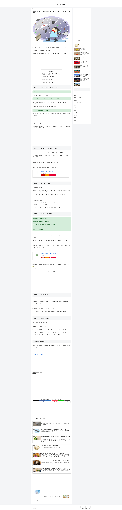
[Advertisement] (52, 62)
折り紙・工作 (76, 112)
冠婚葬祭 (76, 100)
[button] (67, 401)
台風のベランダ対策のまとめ (48, 82)
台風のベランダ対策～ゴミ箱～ (48, 76)
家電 (75, 110)
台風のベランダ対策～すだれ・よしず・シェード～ (52, 74)
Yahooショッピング (52, 257)
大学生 (75, 105)
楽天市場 (43, 257)
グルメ (75, 95)
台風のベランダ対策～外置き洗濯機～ (49, 77)
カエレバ (45, 173)
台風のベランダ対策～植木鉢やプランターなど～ (51, 73)
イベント (76, 92)
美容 (75, 117)
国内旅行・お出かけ (78, 102)
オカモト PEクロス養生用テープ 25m (48, 253)
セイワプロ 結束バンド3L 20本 (47, 171)
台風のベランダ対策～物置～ (48, 79)
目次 (50, 71)
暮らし (75, 115)
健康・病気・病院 (77, 97)
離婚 (75, 120)
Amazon (47, 257)
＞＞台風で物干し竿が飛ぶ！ (38, 354)
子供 (75, 107)
